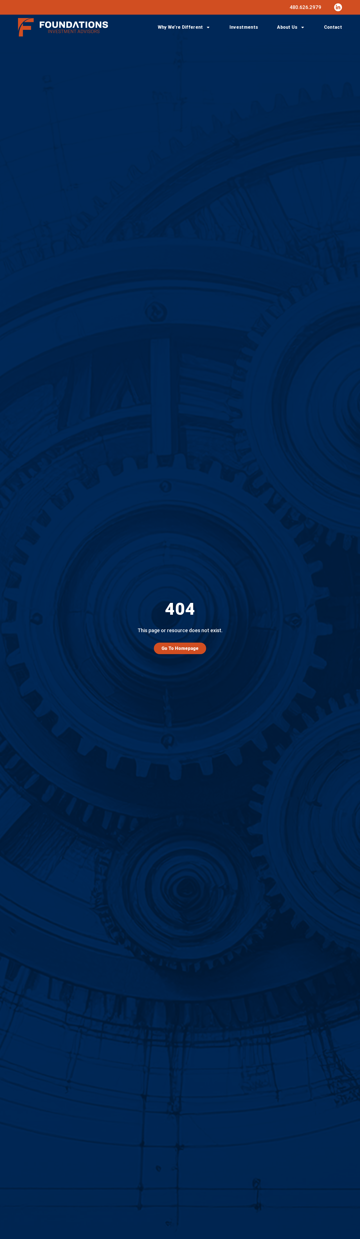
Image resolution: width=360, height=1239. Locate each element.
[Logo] (63, 27)
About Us (287, 27)
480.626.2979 (305, 7)
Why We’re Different (180, 27)
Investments (244, 27)
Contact (333, 27)
